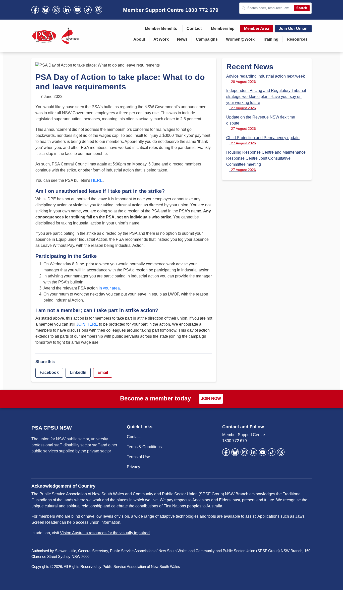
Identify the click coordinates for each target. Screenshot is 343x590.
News (182, 39)
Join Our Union (293, 28)
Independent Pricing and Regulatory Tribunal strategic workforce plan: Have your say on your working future (266, 99)
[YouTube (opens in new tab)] (77, 10)
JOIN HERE (87, 324)
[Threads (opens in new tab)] (98, 10)
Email (102, 372)
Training (270, 39)
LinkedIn (78, 372)
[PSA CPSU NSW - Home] (55, 36)
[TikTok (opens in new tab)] (88, 10)
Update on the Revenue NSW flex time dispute (260, 123)
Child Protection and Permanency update (263, 140)
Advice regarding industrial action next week (265, 79)
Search (301, 8)
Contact (194, 28)
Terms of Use (138, 457)
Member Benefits (161, 28)
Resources (297, 39)
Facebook (49, 372)
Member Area (256, 28)
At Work (161, 39)
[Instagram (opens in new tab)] (56, 10)
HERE (97, 180)
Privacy (133, 467)
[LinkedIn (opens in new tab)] (67, 10)
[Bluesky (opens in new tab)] (45, 10)
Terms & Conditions (144, 447)
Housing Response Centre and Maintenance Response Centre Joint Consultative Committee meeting (266, 161)
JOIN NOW (211, 398)
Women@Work (240, 39)
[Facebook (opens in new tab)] (35, 10)
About (139, 39)
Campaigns (207, 39)
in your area (109, 288)
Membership (223, 28)
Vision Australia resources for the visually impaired (105, 533)
